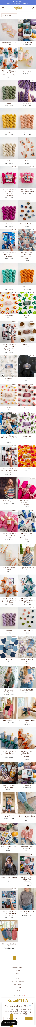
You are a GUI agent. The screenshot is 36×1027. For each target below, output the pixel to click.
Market (18, 973)
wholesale (17, 984)
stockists (18, 987)
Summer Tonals (18, 967)
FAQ (17, 979)
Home (18, 970)
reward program (18, 982)
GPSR (18, 990)
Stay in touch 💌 (17, 995)
